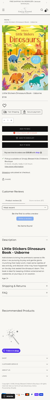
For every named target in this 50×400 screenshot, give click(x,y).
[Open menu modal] (3, 9)
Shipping (6, 172)
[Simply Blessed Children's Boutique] (25, 10)
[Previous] (3, 2)
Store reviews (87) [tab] (36, 200)
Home (6, 20)
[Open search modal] (41, 9)
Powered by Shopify (9, 388)
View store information (14, 166)
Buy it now (25, 145)
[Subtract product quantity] (4, 120)
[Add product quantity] (11, 120)
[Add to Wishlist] (4, 105)
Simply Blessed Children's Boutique (27, 384)
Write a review (25, 218)
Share (8, 179)
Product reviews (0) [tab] (14, 200)
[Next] (46, 2)
